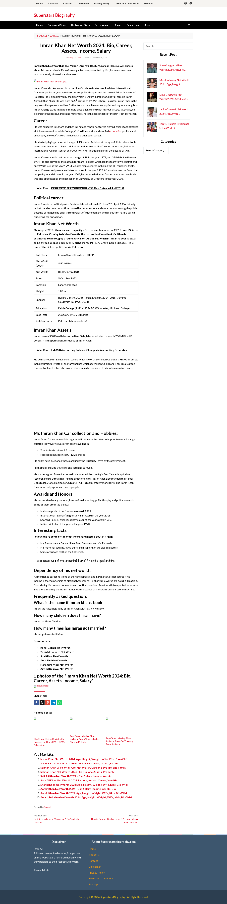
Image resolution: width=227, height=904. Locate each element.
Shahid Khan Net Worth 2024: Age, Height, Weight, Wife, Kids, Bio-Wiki (84, 784)
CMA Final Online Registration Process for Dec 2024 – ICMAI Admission (49, 741)
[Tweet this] (42, 702)
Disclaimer (95, 866)
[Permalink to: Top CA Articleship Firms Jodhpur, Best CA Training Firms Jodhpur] (122, 727)
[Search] (189, 25)
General (47, 807)
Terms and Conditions (101, 878)
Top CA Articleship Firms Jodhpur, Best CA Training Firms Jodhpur (119, 741)
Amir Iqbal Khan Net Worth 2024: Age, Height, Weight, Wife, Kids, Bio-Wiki (86, 797)
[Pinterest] (185, 3)
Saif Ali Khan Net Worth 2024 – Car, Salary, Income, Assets (76, 776)
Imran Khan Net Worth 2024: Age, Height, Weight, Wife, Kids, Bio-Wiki (83, 759)
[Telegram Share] (53, 702)
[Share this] (36, 702)
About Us (94, 854)
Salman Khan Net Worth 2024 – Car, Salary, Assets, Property (77, 771)
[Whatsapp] (59, 702)
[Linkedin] (190, 3)
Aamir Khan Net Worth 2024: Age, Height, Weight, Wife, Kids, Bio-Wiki (83, 793)
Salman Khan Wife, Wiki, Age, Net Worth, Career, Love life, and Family (83, 767)
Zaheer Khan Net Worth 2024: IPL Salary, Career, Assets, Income (79, 763)
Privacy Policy (97, 872)
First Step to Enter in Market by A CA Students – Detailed (57, 819)
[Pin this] (47, 702)
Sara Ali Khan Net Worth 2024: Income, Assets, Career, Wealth (78, 780)
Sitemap (93, 884)
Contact (93, 860)
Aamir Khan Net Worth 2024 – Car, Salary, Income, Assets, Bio (78, 788)
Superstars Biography (54, 15)
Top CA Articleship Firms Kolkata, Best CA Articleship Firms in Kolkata (84, 739)
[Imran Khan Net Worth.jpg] (50, 81)
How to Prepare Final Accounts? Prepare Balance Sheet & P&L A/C (114, 819)
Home (92, 848)
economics (115, 131)
